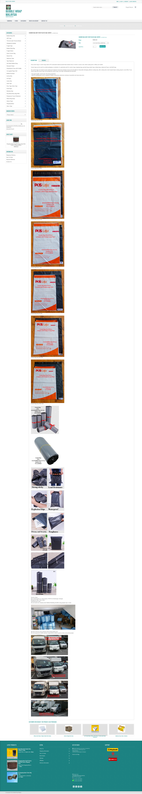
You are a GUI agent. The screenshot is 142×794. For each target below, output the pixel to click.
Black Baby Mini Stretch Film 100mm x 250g (24, 749)
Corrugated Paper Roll (13, 71)
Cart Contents (133, 1)
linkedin (72, 787)
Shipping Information (44, 751)
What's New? (10, 134)
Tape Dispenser (11, 61)
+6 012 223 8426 (78, 779)
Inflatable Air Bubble (12, 43)
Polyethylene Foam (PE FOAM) (15, 68)
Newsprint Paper (11, 66)
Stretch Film (10, 55)
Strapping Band (11, 103)
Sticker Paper (11, 101)
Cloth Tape (10, 83)
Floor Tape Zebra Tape (13, 86)
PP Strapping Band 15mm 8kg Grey (25, 773)
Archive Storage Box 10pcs (68, 735)
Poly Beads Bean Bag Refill (14, 93)
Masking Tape (11, 91)
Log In (121, 1)
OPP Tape (10, 38)
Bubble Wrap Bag (12, 48)
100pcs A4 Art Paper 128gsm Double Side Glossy (42, 735)
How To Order (9, 157)
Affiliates (42, 760)
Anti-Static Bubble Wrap (13, 63)
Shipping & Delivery (10, 155)
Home (117, 1)
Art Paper (10, 78)
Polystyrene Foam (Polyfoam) (14, 96)
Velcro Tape (9, 106)
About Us (42, 748)
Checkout (126, 1)
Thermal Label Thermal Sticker (15, 40)
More (32, 752)
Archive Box (10, 76)
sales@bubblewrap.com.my (78, 775)
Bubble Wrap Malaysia (14, 13)
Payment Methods (10, 159)
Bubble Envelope (11, 73)
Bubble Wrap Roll (11, 35)
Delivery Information (44, 763)
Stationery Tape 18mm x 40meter (121, 735)
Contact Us (9, 161)
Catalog (62, 26)
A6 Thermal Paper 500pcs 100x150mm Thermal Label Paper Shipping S (95, 736)
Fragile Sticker (11, 50)
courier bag (79, 26)
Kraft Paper (10, 88)
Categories (23, 21)
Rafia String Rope (12, 98)
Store (16, 21)
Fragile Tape (10, 45)
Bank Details (42, 755)
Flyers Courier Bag (69, 26)
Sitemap (41, 758)
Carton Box (10, 81)
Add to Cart (102, 46)
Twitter (77, 787)
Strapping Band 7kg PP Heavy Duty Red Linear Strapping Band (16, 144)
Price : (80, 40)
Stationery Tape (11, 58)
